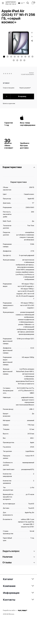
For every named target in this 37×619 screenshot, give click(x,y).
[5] (11, 73)
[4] (9, 73)
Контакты (9, 599)
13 (24, 60)
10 (14, 60)
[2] (6, 73)
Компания (9, 585)
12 (21, 60)
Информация (11, 592)
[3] (8, 73)
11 (17, 60)
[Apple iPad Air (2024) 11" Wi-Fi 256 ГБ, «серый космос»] (18, 43)
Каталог (8, 579)
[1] (4, 73)
